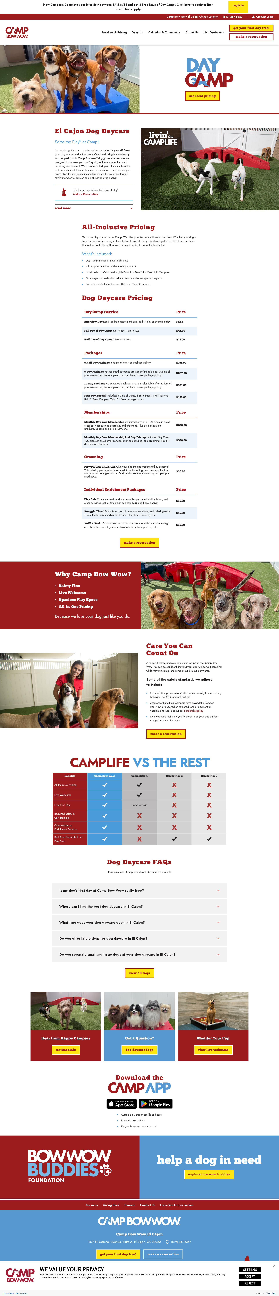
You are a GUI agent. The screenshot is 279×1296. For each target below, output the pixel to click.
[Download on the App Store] (121, 1104)
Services (92, 1205)
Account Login (264, 17)
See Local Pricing (202, 96)
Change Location (208, 17)
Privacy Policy (9, 1293)
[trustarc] (270, 1293)
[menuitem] (114, 32)
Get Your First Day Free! (251, 28)
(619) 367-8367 (233, 17)
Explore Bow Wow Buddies (209, 1174)
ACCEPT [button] (250, 1276)
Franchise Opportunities (176, 1205)
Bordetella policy (193, 711)
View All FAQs (139, 973)
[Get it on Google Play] (156, 1104)
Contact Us (147, 1205)
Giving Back (111, 1205)
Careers (129, 1205)
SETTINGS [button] (250, 1270)
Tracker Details (20, 1293)
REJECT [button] (250, 1283)
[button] (274, 1266)
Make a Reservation (251, 36)
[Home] (17, 32)
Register (238, 7)
